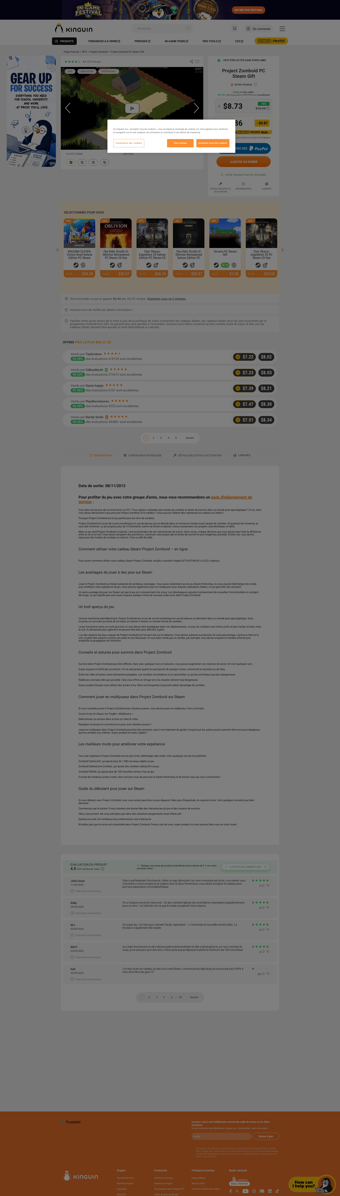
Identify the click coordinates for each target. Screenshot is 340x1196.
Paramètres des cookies (128, 143)
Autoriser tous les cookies (213, 143)
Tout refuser (180, 143)
